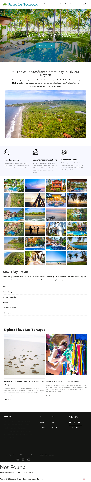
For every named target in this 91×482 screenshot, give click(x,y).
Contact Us (68, 4)
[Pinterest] (79, 423)
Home (45, 4)
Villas (51, 4)
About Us (78, 4)
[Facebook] (70, 423)
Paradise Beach (11, 160)
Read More (7, 399)
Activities (59, 4)
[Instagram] (74, 423)
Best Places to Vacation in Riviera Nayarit (62, 381)
